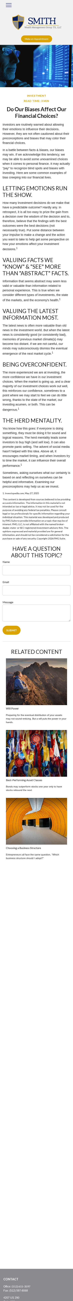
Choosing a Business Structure (23, 848)
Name (6, 561)
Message (8, 602)
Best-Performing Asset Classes (24, 780)
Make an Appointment (36, 38)
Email (6, 582)
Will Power (12, 708)
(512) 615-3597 (21, 1286)
